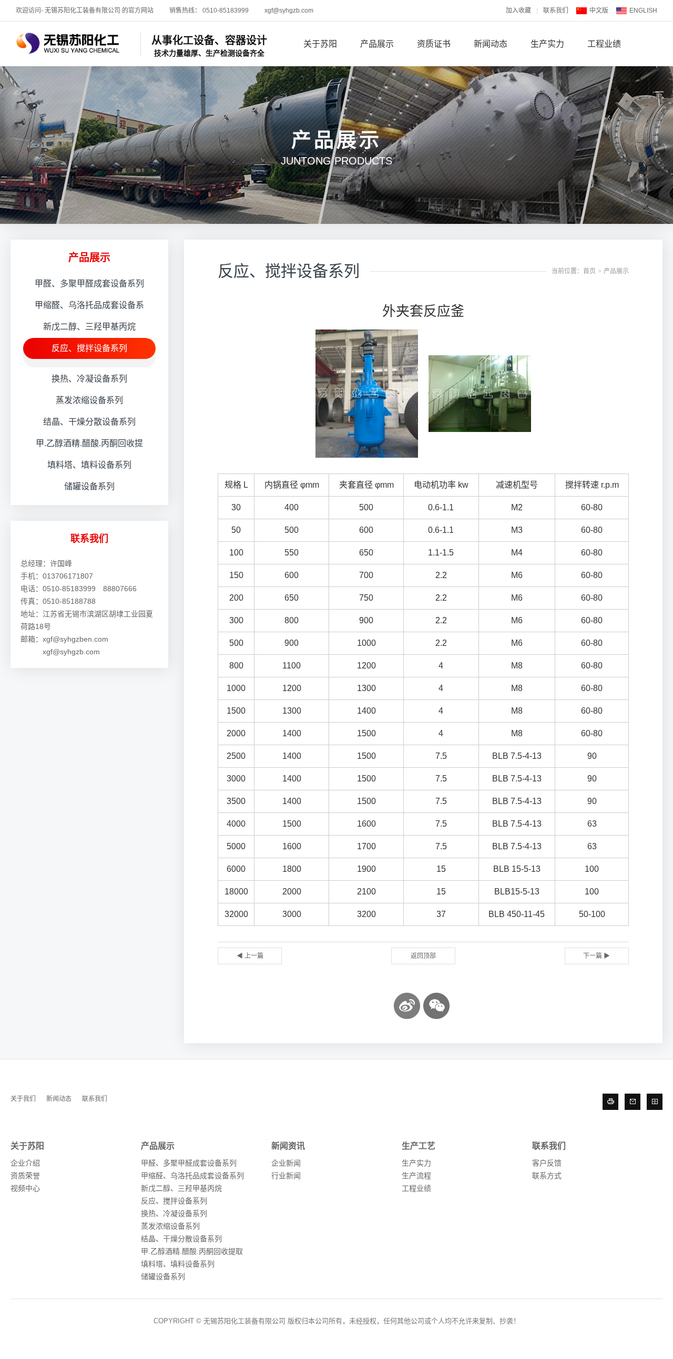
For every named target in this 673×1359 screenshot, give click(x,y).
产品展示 (377, 43)
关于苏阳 (320, 43)
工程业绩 (604, 43)
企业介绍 (25, 1163)
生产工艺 (418, 1145)
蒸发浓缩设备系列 (89, 400)
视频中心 (25, 1188)
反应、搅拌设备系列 (89, 348)
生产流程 (416, 1175)
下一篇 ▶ (596, 956)
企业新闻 (286, 1163)
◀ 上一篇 (250, 956)
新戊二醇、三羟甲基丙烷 (89, 326)
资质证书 (434, 43)
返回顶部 (423, 956)
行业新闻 (286, 1175)
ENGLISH (643, 10)
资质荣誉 (25, 1175)
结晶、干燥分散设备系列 (89, 421)
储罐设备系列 (89, 486)
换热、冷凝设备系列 (89, 378)
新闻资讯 (288, 1145)
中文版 (598, 10)
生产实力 (547, 43)
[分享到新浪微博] (407, 1006)
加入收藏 (518, 10)
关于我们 (23, 1099)
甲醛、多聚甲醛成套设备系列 (89, 283)
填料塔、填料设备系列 (89, 464)
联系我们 (555, 10)
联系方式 (547, 1175)
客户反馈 (547, 1163)
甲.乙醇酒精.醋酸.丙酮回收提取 (192, 1251)
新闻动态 (490, 43)
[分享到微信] (436, 1006)
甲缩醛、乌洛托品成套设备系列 (192, 1175)
